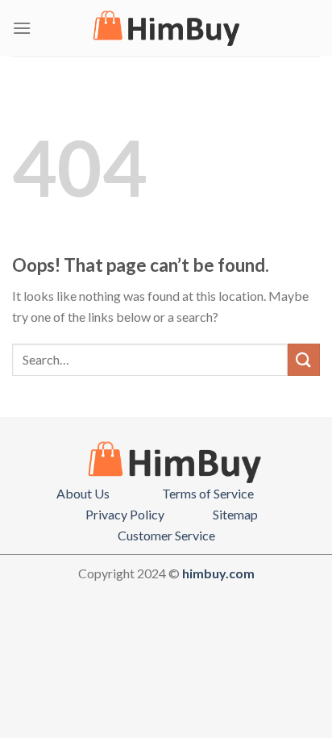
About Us (83, 493)
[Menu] (21, 28)
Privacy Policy (124, 514)
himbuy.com (218, 573)
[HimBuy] (166, 28)
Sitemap (235, 514)
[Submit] (304, 359)
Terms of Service (208, 493)
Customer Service (166, 535)
